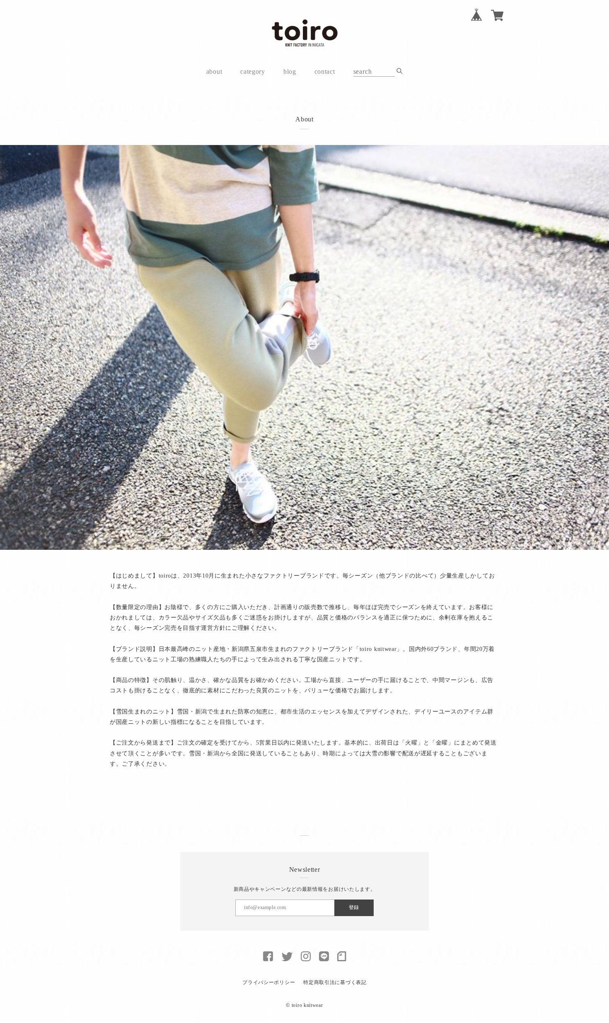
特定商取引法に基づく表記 (334, 982)
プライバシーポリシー (268, 982)
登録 (354, 907)
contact (324, 71)
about (214, 71)
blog (289, 71)
